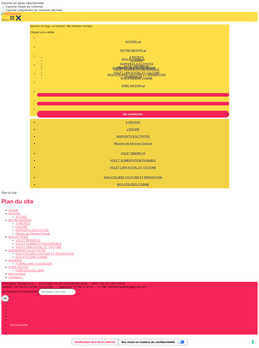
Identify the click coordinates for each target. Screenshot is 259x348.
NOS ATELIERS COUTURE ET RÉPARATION (136, 75)
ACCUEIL (14, 213)
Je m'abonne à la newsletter (19, 291)
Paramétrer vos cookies (23, 320)
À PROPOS (136, 57)
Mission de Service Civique (133, 143)
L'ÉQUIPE (133, 129)
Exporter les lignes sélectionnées (22, 3)
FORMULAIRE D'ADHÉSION (34, 264)
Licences (14, 309)
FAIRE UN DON (18, 267)
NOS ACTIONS (18, 237)
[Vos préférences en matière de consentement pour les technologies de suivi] (252, 341)
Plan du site (15, 306)
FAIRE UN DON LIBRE (30, 270)
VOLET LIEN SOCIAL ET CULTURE (136, 73)
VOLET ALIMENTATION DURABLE (133, 160)
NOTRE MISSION (19, 220)
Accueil (13, 210)
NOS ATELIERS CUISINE (133, 184)
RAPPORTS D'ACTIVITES (136, 64)
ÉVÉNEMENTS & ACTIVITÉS (27, 250)
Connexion (15, 277)
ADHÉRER (15, 260)
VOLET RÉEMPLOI (136, 66)
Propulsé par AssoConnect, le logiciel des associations (43, 333)
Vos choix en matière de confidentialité (148, 342)
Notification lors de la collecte (95, 342)
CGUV (12, 316)
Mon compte (16, 274)
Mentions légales (19, 313)
